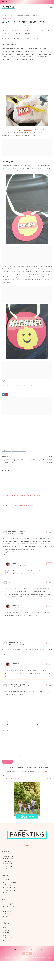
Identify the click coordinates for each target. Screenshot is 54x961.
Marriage (7, 914)
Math (6, 935)
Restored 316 (45, 957)
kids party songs (32, 38)
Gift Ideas (7, 916)
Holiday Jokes (9, 866)
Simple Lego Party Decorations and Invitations (24, 495)
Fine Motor (8, 940)
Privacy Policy (27, 949)
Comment (6, 730)
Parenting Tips (9, 904)
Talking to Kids (9, 906)
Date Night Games (10, 887)
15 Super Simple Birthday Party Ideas (21, 505)
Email (22, 756)
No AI (14, 949)
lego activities (6, 450)
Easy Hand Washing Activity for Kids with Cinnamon (12, 459)
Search (4, 775)
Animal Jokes (9, 856)
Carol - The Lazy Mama (17, 685)
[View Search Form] (51, 2)
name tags (28, 130)
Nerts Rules (8, 892)
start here (43, 771)
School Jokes (8, 858)
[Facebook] (3, 1)
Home (40, 949)
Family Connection (6, 18)
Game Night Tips (10, 890)
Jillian (13, 563)
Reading (7, 930)
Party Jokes (8, 863)
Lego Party (19, 30)
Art (5, 927)
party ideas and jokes (19, 450)
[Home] (2, 15)
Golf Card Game (9, 880)
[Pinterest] (6, 1)
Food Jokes (8, 861)
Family (6, 909)
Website (40, 756)
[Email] (30, 953)
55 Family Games (10, 885)
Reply (49, 532)
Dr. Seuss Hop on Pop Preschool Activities (41, 459)
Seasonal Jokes (9, 869)
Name (4, 756)
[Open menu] (51, 7)
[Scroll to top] (50, 955)
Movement (8, 938)
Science (7, 933)
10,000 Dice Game (10, 882)
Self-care (7, 911)
